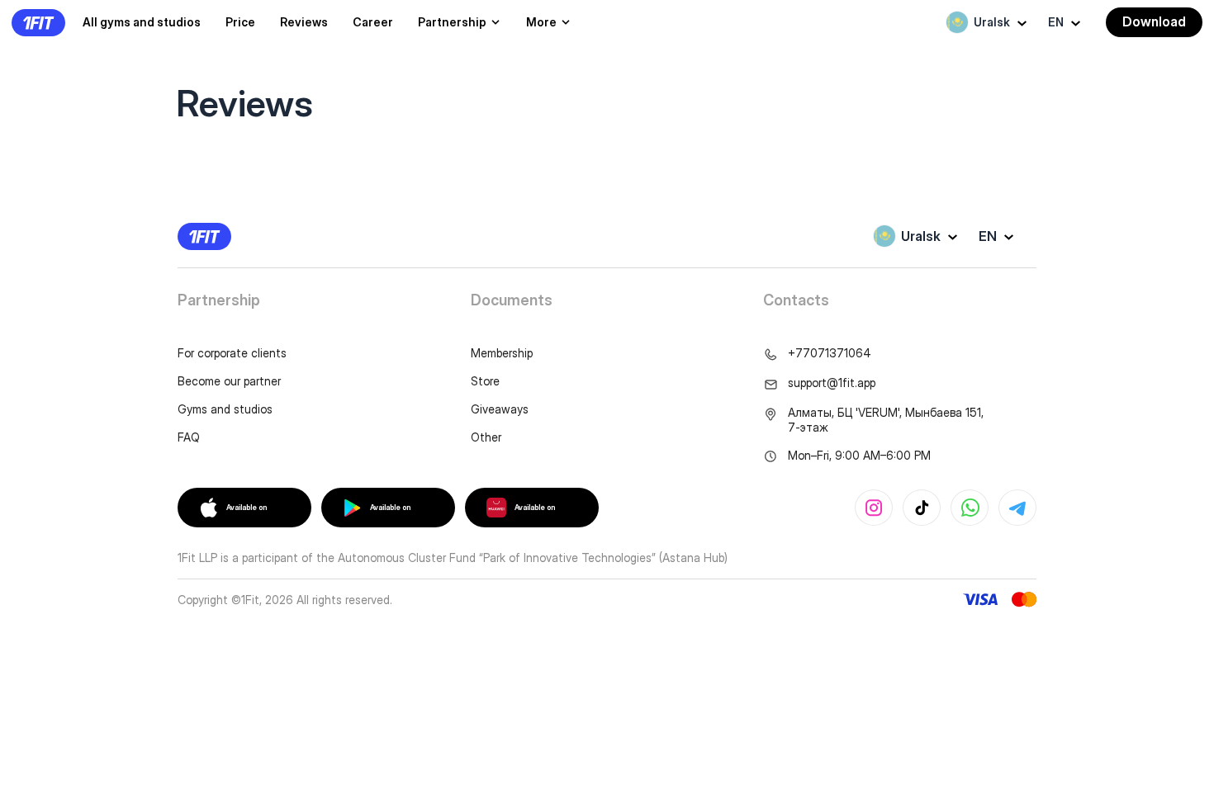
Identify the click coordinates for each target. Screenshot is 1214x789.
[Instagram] (874, 507)
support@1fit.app (831, 383)
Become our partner (229, 381)
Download (1154, 21)
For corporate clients (232, 353)
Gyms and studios (225, 409)
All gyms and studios (142, 22)
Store (485, 381)
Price (240, 22)
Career (373, 22)
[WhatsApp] (970, 507)
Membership (502, 353)
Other (486, 437)
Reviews (304, 22)
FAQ (189, 437)
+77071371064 (829, 353)
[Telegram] (1017, 507)
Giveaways (500, 409)
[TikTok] (922, 507)
